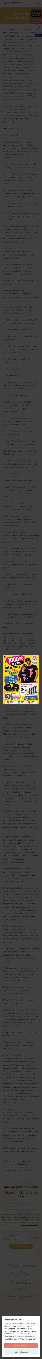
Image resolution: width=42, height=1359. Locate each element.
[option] (21, 679)
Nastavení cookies (21, 1352)
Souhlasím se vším (21, 1346)
